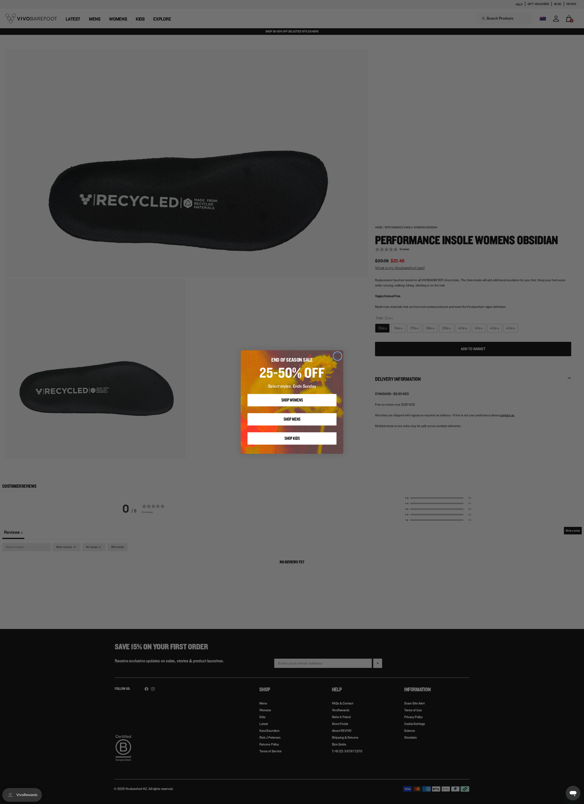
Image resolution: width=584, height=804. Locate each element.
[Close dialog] (338, 356)
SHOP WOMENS (292, 400)
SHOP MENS (292, 419)
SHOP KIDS (292, 438)
